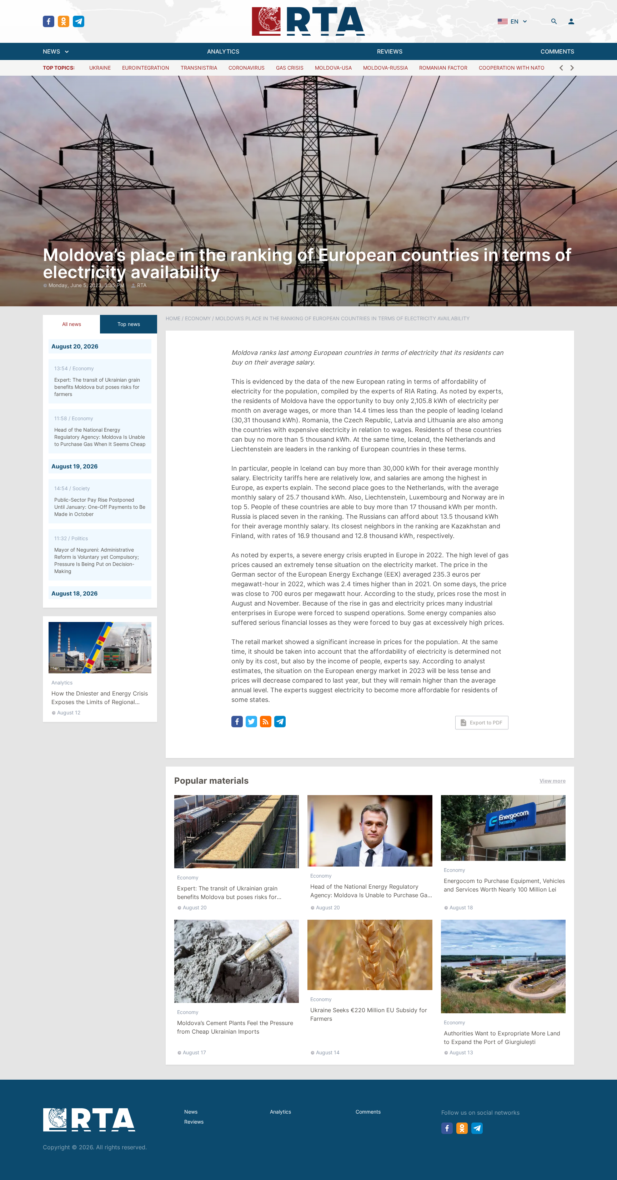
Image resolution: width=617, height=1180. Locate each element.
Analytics (61, 682)
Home (173, 318)
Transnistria (199, 68)
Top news (128, 324)
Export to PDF (486, 722)
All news (71, 324)
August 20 (195, 907)
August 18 (461, 907)
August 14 (328, 1052)
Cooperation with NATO (512, 68)
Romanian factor (443, 68)
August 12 (68, 712)
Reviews (194, 1122)
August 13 (461, 1052)
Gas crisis (290, 68)
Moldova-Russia (385, 68)
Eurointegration (145, 68)
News (190, 1112)
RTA (141, 285)
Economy (198, 318)
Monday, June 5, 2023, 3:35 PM (87, 285)
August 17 (194, 1052)
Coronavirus (247, 68)
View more (553, 781)
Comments (368, 1112)
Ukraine (100, 68)
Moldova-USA (333, 68)
